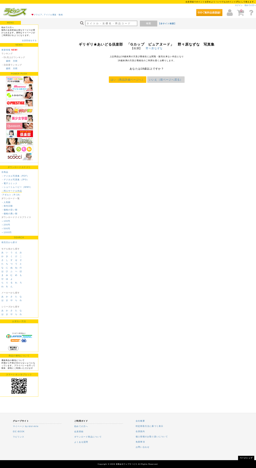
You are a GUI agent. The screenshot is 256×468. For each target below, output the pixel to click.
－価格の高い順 (9, 213)
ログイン (239, 5)
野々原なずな (154, 48)
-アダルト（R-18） (11, 195)
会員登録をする (29, 40)
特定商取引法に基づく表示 (149, 426)
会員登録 (78, 431)
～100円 (5, 221)
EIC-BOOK (19, 431)
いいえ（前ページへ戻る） (166, 79)
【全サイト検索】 (167, 23)
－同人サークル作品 (11, 191)
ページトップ (246, 458)
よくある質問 (81, 442)
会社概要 (140, 421)
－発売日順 (7, 206)
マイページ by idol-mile (26, 426)
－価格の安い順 (9, 210)
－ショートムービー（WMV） (16, 187)
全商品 (4, 172)
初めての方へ (250, 5)
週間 (8, 61)
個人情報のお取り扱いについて (152, 436)
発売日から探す (9, 242)
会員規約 (140, 431)
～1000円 (6, 232)
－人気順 (6, 202)
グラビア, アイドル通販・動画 (48, 15)
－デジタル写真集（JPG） (15, 179)
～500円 (5, 228)
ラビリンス (18, 437)
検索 (148, 23)
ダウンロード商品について (88, 437)
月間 (15, 61)
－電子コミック (9, 183)
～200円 (5, 225)
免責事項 (140, 442)
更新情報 (6, 50)
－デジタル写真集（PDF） (15, 176)
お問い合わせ (142, 447)
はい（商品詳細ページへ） (127, 79)
